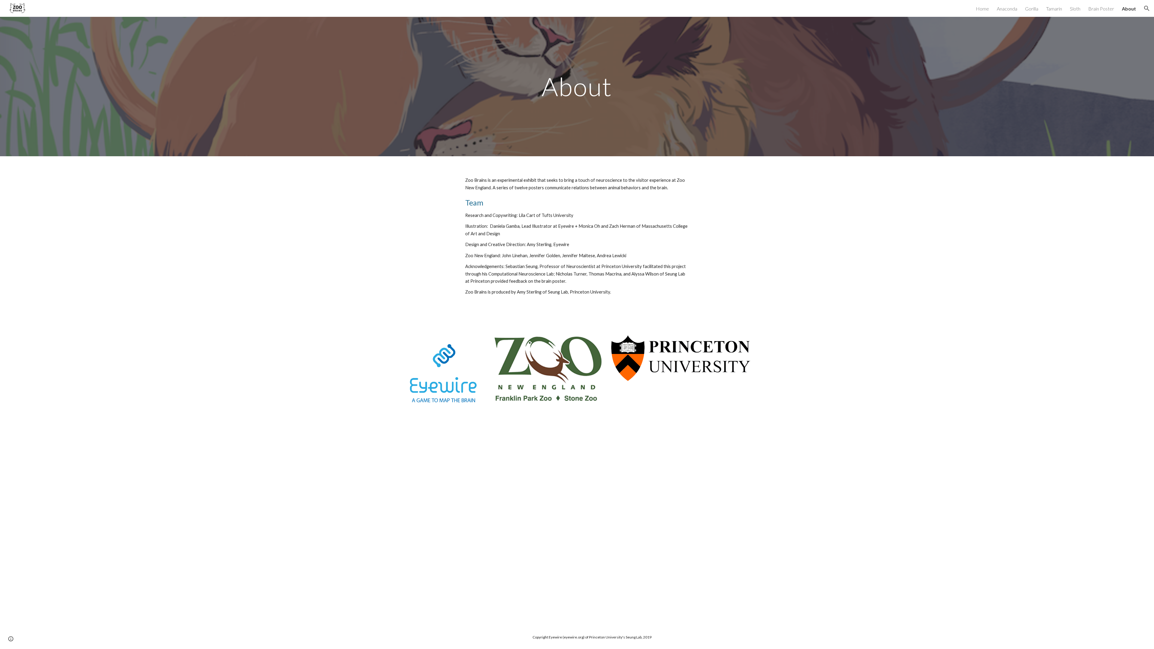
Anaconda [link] (1007, 8)
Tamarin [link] (1054, 8)
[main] (577, 86)
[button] (1147, 8)
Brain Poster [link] (1101, 8)
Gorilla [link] (1031, 8)
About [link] (1129, 8)
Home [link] (982, 8)
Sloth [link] (1075, 8)
